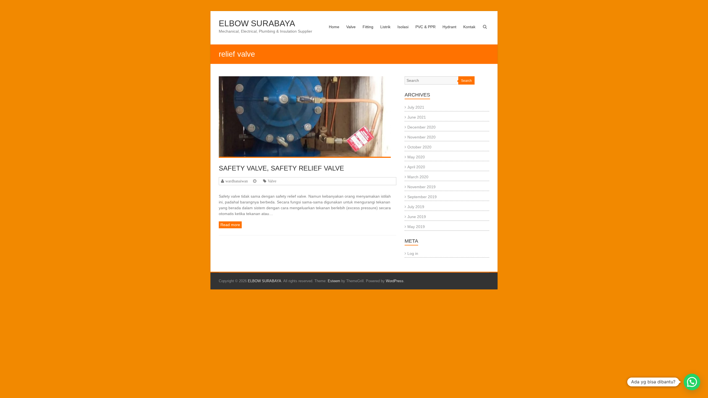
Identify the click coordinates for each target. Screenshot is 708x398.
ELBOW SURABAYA (257, 23)
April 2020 (416, 167)
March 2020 (417, 177)
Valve (351, 27)
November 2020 (421, 137)
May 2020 (416, 157)
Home (334, 27)
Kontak (469, 27)
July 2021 (415, 107)
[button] (692, 382)
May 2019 (416, 226)
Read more (230, 224)
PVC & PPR (425, 27)
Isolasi (402, 27)
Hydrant (449, 27)
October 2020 (419, 147)
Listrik (385, 27)
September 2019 (422, 197)
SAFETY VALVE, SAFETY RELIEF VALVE (281, 168)
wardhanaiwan (236, 181)
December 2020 (421, 127)
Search (466, 81)
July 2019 (415, 207)
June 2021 (416, 117)
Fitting (368, 27)
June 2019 (416, 216)
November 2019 (421, 187)
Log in (412, 253)
